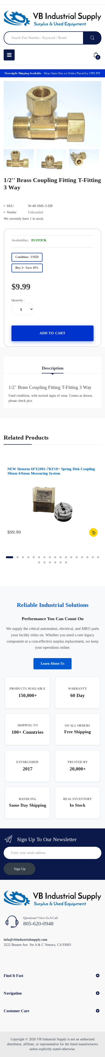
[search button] (92, 38)
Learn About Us (52, 663)
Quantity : (18, 300)
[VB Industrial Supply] (52, 18)
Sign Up (19, 869)
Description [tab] (52, 368)
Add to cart (52, 333)
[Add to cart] (93, 532)
